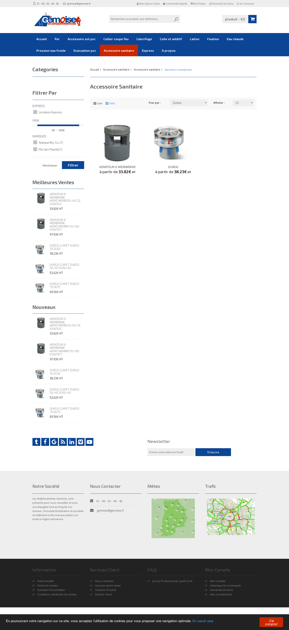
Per (57, 39)
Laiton (194, 39)
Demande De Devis (221, 590)
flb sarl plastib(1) (50, 149)
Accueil (41, 39)
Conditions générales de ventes (57, 594)
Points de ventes (48, 585)
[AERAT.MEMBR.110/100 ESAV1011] (41, 224)
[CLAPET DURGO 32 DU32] (41, 249)
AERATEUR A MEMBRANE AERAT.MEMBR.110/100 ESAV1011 (64, 224)
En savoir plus (203, 620)
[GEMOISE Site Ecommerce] (58, 19)
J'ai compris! (271, 622)
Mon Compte (217, 581)
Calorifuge (144, 39)
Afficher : (219, 102)
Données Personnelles (51, 590)
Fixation (213, 39)
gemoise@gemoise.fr (78, 3)
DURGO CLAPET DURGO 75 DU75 (64, 285)
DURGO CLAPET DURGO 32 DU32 (64, 247)
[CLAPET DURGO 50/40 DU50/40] (41, 268)
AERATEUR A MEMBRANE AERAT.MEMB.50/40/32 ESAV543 (65, 199)
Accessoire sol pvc (82, 39)
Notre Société (46, 581)
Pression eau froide (51, 50)
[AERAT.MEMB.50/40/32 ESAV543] (41, 198)
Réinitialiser (50, 165)
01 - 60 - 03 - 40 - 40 (47, 3)
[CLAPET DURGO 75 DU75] (41, 288)
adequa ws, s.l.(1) (51, 142)
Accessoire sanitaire (119, 50)
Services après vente (108, 585)
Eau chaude (235, 39)
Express (148, 50)
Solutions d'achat (105, 590)
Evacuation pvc (85, 50)
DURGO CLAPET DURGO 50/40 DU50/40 (64, 266)
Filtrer (73, 165)
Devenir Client (103, 594)
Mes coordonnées (221, 594)
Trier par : (154, 102)
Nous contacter (104, 581)
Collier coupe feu (116, 39)
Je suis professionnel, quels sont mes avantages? (183, 581)
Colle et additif (171, 39)
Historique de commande (225, 585)
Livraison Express (50, 112)
